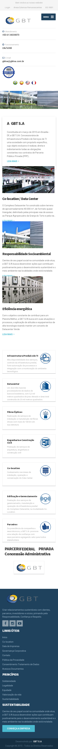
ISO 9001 (49, 7)
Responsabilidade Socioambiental (26, 254)
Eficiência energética (17, 309)
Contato (6, 655)
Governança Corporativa (14, 651)
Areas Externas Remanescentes (28, 7)
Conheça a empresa (18, 728)
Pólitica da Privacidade (13, 660)
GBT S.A (37, 741)
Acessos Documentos (13, 669)
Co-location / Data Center (20, 198)
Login (7, 7)
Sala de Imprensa (10, 646)
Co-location (7, 642)
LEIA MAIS (12, 161)
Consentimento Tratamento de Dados (20, 664)
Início (4, 637)
